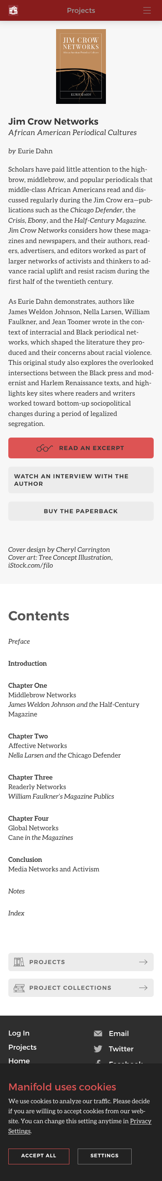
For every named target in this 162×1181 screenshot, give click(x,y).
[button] (18, 1033)
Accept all (38, 1156)
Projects (81, 10)
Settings (105, 1156)
